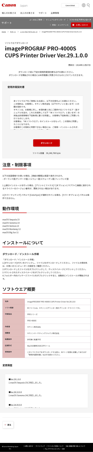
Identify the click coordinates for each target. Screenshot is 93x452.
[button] (9, 13)
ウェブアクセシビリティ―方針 (55, 449)
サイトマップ (40, 446)
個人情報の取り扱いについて (75, 446)
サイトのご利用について (55, 446)
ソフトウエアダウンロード (29, 32)
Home (4, 32)
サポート (13, 32)
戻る (9, 424)
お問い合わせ (28, 446)
